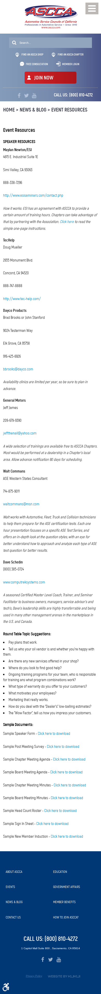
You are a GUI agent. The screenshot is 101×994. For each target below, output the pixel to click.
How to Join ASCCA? (65, 917)
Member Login (70, 64)
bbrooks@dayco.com (18, 369)
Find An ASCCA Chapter (71, 54)
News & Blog (33, 110)
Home (9, 110)
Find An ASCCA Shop (32, 54)
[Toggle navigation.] (91, 8)
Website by (64, 976)
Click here (67, 221)
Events (10, 887)
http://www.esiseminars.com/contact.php (33, 195)
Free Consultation (37, 64)
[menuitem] (27, 872)
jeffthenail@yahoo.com (20, 433)
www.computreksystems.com (24, 582)
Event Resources (69, 110)
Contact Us (13, 917)
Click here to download (54, 733)
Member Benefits (64, 902)
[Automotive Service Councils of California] (50, 17)
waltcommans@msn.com (21, 504)
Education (60, 872)
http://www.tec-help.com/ (22, 298)
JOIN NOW (43, 77)
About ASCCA (14, 872)
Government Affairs (66, 887)
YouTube (34, 95)
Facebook (19, 95)
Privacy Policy (34, 975)
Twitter (26, 95)
